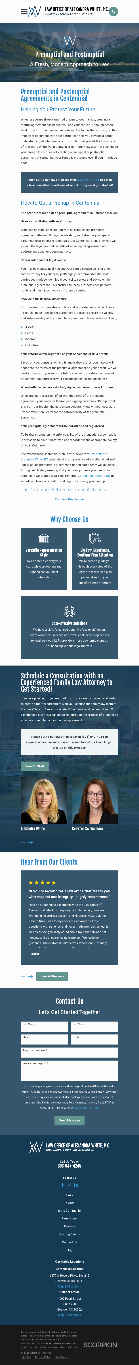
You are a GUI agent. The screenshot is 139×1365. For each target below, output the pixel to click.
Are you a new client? (35, 1050)
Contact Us (69, 1242)
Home (70, 1202)
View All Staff (34, 766)
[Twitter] (69, 1185)
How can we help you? (35, 1063)
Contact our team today (94, 476)
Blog (69, 1250)
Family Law (69, 1218)
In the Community (69, 1210)
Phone (26, 1037)
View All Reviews (52, 976)
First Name (29, 1024)
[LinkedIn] (76, 1185)
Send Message (69, 1120)
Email (76, 1037)
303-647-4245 (69, 1166)
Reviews (69, 1226)
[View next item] (30, 842)
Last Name (79, 1024)
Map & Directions (69, 1286)
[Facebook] (62, 1185)
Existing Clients (69, 1234)
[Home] (68, 11)
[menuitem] (26, 1357)
